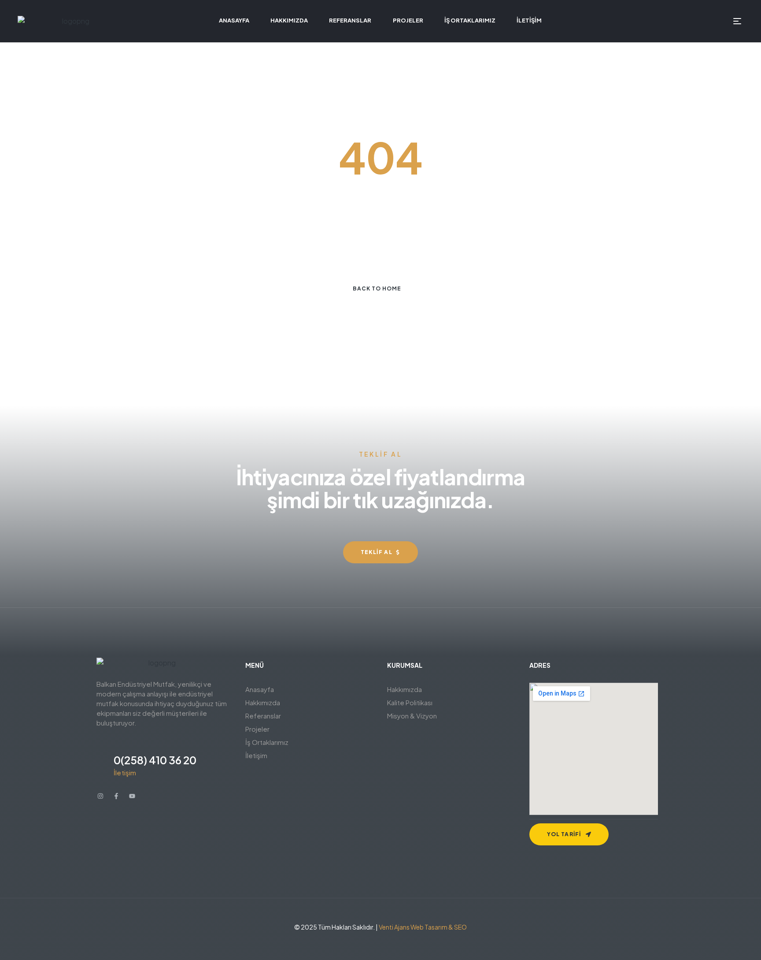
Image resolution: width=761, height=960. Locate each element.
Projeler (257, 729)
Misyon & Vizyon (412, 715)
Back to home (377, 288)
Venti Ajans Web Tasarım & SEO (423, 927)
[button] (309, 702)
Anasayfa (259, 689)
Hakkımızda (262, 702)
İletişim (256, 755)
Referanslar (263, 715)
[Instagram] (100, 796)
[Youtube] (132, 796)
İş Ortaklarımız (266, 742)
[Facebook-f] (116, 796)
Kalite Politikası (409, 702)
